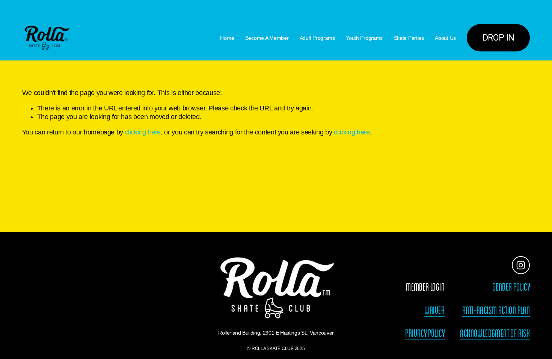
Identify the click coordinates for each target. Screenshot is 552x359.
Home (227, 38)
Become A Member (267, 38)
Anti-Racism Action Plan (496, 311)
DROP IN (498, 38)
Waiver (434, 311)
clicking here (143, 132)
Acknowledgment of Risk (495, 333)
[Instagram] (521, 265)
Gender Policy (511, 287)
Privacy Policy (425, 333)
